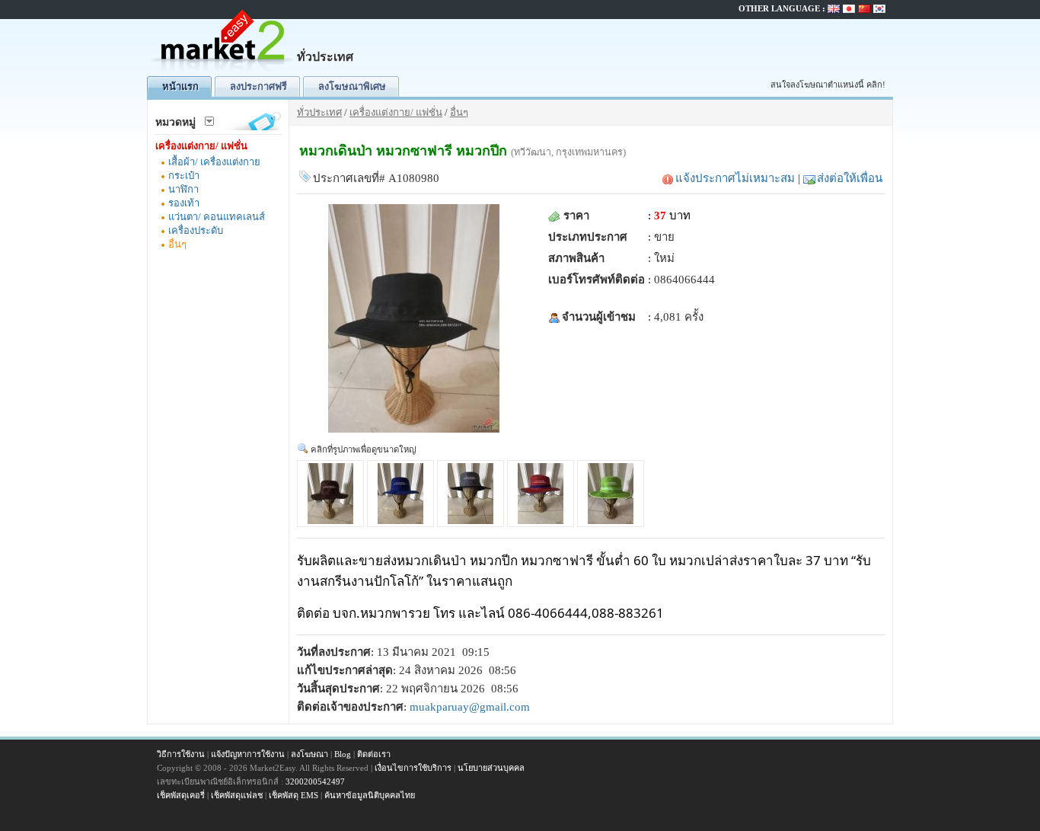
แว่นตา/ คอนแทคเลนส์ (216, 216)
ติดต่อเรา (374, 754)
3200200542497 (315, 781)
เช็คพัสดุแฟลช (237, 795)
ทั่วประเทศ (319, 112)
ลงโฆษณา (309, 754)
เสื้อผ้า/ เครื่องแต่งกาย (214, 162)
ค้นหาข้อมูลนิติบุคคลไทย (369, 795)
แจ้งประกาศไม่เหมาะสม (735, 178)
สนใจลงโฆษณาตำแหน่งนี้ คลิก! (827, 84)
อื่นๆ (177, 244)
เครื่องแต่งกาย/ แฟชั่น (201, 146)
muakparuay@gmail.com (470, 707)
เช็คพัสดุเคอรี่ (181, 795)
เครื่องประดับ (195, 230)
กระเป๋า (183, 175)
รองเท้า (183, 203)
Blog (342, 754)
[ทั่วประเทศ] (223, 72)
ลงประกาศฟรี (258, 86)
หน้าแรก (180, 86)
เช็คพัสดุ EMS (293, 795)
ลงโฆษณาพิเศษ (352, 86)
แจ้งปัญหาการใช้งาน (248, 754)
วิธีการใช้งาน (181, 754)
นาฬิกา (183, 189)
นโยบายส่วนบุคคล (491, 767)
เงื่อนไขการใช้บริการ (413, 767)
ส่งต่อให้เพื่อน (849, 178)
